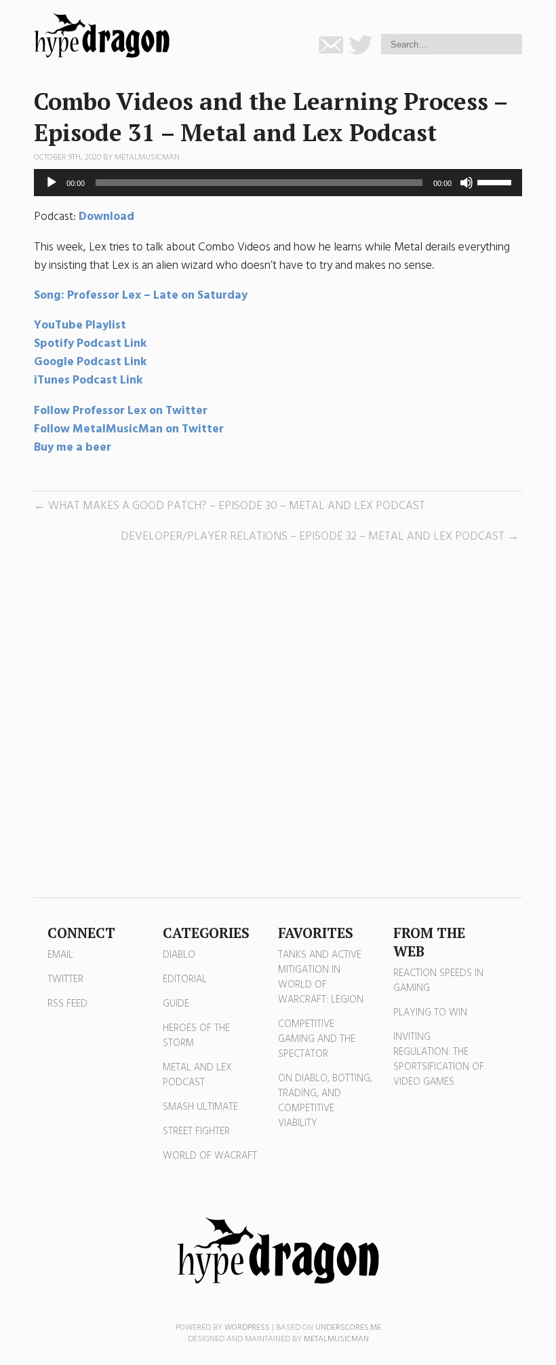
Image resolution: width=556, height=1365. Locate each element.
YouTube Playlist (80, 325)
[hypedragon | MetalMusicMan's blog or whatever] (278, 1251)
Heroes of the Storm (196, 1035)
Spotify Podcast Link (90, 344)
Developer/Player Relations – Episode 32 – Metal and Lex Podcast (312, 536)
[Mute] (466, 182)
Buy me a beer (72, 447)
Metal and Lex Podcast (197, 1075)
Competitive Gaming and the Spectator (316, 1039)
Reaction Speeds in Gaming (438, 980)
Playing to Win (430, 1013)
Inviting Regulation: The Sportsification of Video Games (438, 1059)
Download (106, 217)
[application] (278, 182)
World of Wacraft (210, 1156)
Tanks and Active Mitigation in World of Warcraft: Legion (320, 977)
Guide (176, 1004)
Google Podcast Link (90, 362)
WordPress (247, 1327)
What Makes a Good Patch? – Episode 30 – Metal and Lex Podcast (236, 506)
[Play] (51, 182)
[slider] (496, 181)
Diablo (179, 955)
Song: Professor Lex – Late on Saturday (140, 295)
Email (60, 955)
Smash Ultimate (200, 1107)
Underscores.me (348, 1327)
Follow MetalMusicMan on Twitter (129, 429)
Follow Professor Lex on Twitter (122, 411)
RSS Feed (67, 1004)
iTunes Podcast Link (88, 380)
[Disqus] (278, 721)
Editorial (185, 979)
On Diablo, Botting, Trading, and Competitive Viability (325, 1101)
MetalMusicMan (147, 157)
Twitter (65, 979)
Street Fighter (196, 1131)
